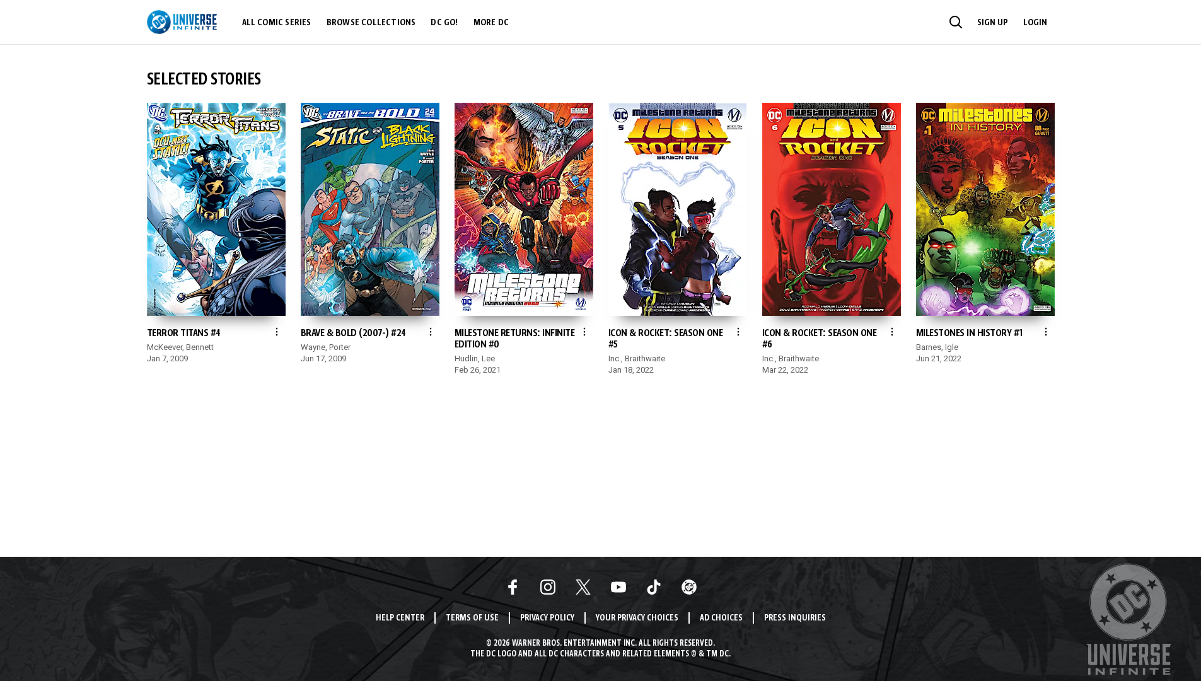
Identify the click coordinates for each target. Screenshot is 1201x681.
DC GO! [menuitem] (444, 22)
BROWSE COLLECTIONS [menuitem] (371, 22)
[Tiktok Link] (653, 587)
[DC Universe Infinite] (182, 22)
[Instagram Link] (547, 587)
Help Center (400, 618)
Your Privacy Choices (637, 618)
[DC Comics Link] (689, 587)
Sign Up (992, 22)
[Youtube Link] (618, 587)
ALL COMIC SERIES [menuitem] (276, 22)
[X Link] (583, 587)
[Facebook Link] (512, 587)
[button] (955, 22)
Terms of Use (472, 618)
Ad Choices (721, 618)
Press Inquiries (795, 618)
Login (1035, 22)
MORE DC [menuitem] (491, 22)
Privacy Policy (547, 618)
